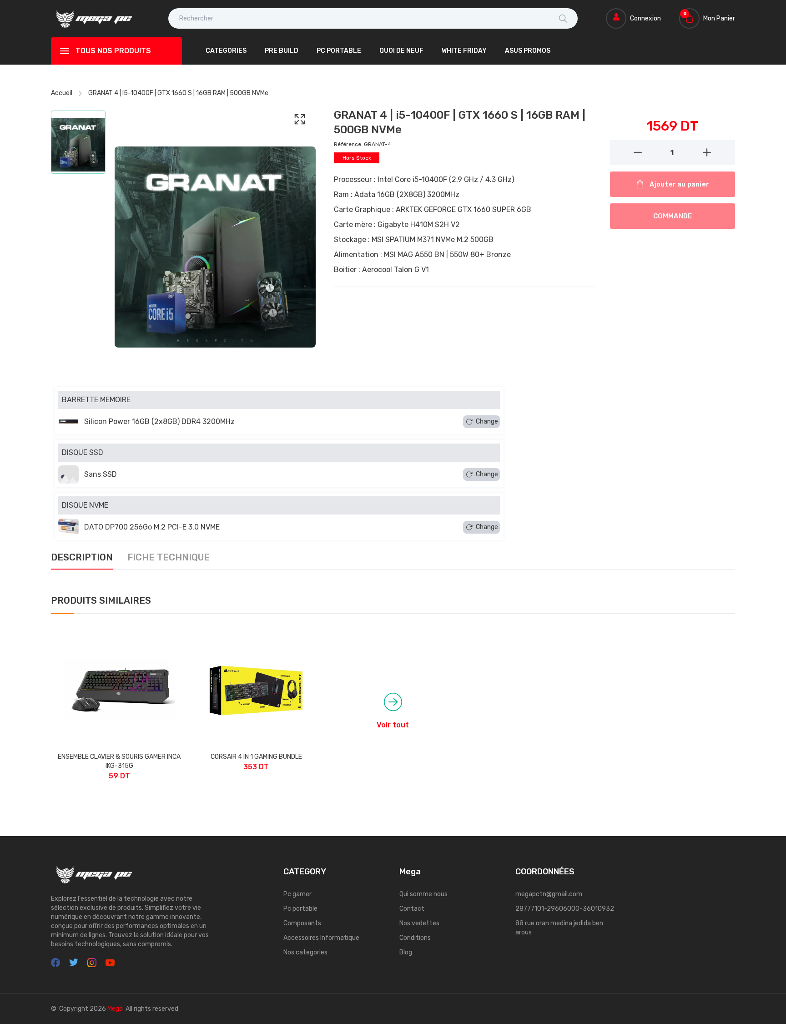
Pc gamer (297, 894)
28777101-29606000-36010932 (564, 909)
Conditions (415, 938)
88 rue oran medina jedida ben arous (559, 927)
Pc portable (300, 909)
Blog (405, 952)
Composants (302, 923)
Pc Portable (339, 51)
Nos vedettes (419, 923)
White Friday (464, 51)
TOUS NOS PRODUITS (113, 50)
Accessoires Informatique (321, 938)
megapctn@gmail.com (548, 894)
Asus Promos (527, 51)
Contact (411, 909)
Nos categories (305, 952)
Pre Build (281, 51)
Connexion (645, 18)
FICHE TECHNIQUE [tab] (168, 558)
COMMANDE (672, 216)
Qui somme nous (423, 894)
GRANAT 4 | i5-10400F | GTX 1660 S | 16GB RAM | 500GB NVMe (178, 93)
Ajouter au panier (679, 184)
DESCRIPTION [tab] (82, 558)
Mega (115, 1009)
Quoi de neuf (401, 51)
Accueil (61, 93)
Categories (226, 51)
